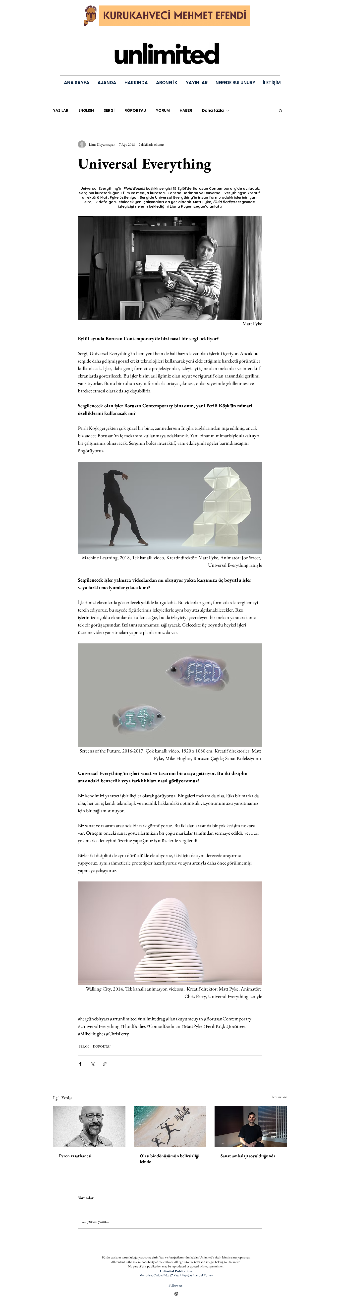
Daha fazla (213, 110)
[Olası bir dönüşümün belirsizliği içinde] (170, 1126)
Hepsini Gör (279, 1097)
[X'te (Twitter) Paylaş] (92, 1063)
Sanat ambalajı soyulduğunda (248, 1156)
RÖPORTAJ (135, 110)
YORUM (163, 110)
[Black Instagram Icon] (176, 1294)
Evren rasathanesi (75, 1156)
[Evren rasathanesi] (89, 1126)
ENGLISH (86, 110)
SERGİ (109, 110)
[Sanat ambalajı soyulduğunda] (251, 1126)
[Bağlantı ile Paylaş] (104, 1063)
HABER (186, 110)
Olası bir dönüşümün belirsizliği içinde (169, 1158)
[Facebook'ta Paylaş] (80, 1063)
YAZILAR (60, 110)
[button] (196, 82)
